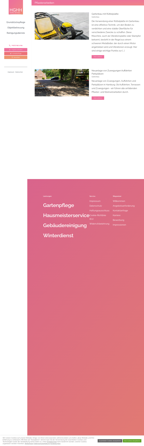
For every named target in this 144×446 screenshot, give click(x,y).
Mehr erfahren (98, 57)
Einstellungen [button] (52, 442)
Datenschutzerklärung (42, 443)
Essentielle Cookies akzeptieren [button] (110, 441)
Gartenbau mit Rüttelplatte (105, 14)
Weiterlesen (29, 443)
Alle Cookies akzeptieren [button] (132, 441)
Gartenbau (95, 17)
